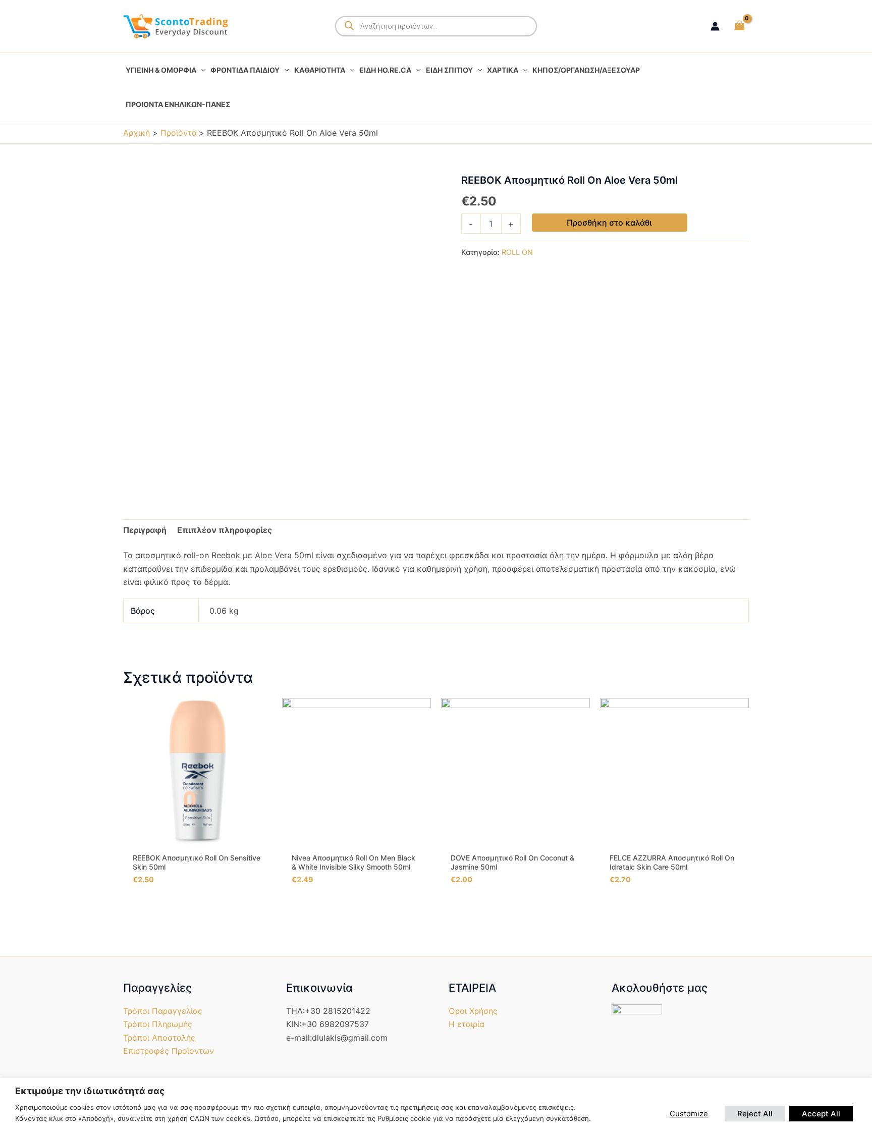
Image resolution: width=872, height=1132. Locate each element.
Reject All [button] (755, 1113)
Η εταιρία (466, 1024)
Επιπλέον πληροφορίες (224, 530)
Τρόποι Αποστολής (159, 1038)
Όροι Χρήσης (473, 1011)
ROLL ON (517, 252)
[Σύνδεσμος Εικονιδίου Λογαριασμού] (715, 26)
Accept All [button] (821, 1113)
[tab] (145, 530)
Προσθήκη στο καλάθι (609, 223)
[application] (200, 70)
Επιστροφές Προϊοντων (168, 1051)
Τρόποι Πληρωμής (157, 1024)
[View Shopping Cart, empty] (739, 26)
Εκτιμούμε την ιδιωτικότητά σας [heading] (90, 1091)
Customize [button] (689, 1113)
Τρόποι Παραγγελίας (162, 1011)
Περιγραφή (145, 530)
